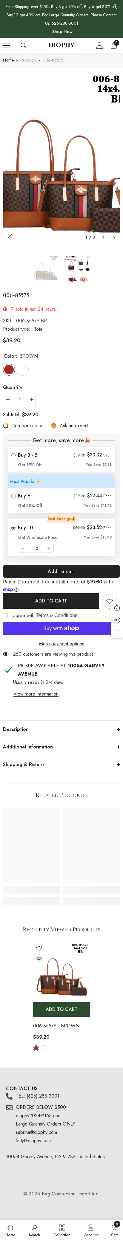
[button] (103, 238)
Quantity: (13, 387)
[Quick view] (39, 958)
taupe (44, 1048)
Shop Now (62, 31)
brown (36, 1048)
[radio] (61, 460)
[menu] (6, 45)
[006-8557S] (61, 970)
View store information (36, 693)
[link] (109, 601)
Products (28, 60)
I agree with (22, 616)
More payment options (61, 643)
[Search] (23, 45)
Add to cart (61, 571)
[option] (61, 157)
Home (8, 60)
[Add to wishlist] (39, 948)
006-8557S (56, 1025)
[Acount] (99, 45)
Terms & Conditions (56, 615)
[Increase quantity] (48, 548)
